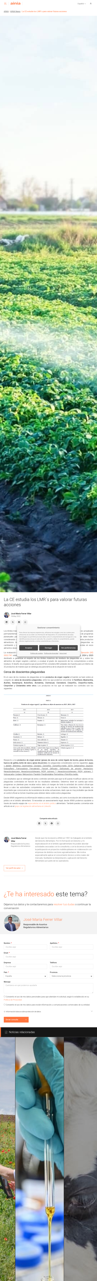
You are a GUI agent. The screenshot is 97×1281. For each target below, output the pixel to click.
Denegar (48, 648)
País (6, 972)
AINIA (6, 11)
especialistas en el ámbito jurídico (42, 803)
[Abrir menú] (5, 3)
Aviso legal (63, 653)
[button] (82, 3)
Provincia (53, 972)
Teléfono (53, 963)
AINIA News (15, 11)
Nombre (7, 943)
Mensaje (7, 982)
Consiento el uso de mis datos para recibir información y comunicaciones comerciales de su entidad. (48, 1005)
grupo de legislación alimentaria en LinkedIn (33, 806)
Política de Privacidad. (13, 1000)
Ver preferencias (68, 648)
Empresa (7, 963)
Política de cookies (36, 653)
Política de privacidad (51, 653)
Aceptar (28, 648)
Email (6, 953)
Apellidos (54, 943)
